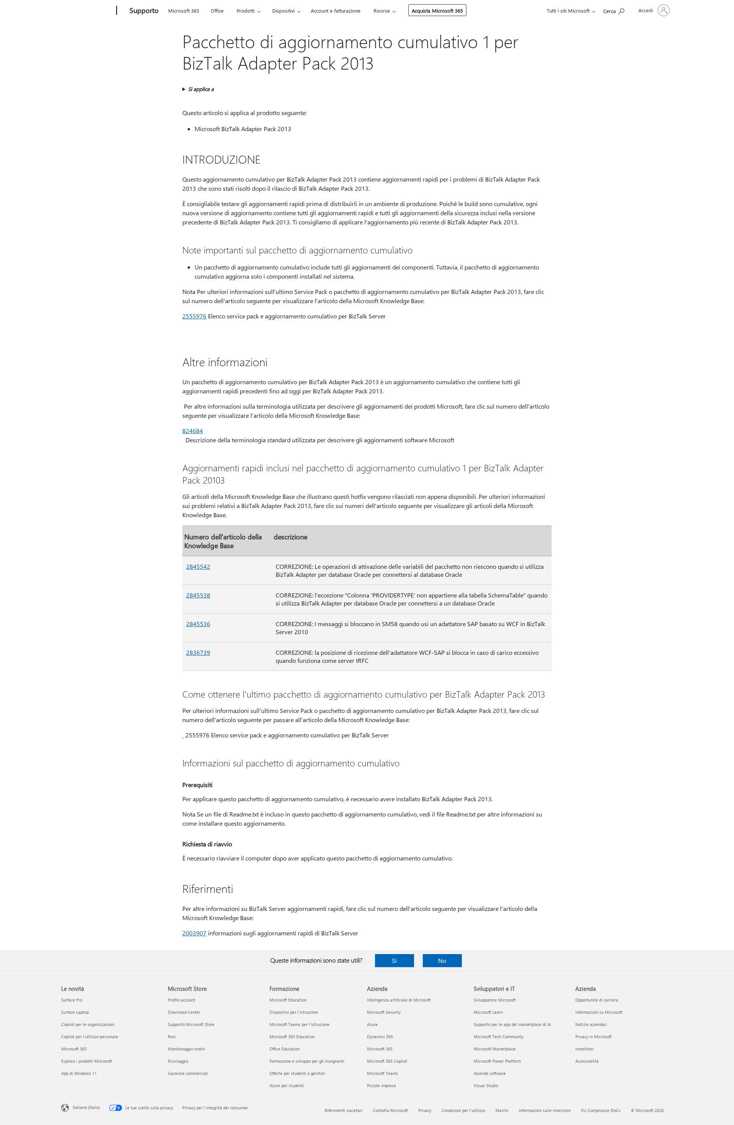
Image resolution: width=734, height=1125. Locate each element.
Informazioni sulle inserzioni (545, 1110)
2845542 (198, 566)
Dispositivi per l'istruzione (294, 1012)
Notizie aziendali (591, 1024)
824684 (192, 431)
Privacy (424, 1110)
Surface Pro (71, 1000)
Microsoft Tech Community (498, 1036)
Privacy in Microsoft (593, 1036)
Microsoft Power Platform (497, 1061)
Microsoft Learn (488, 1012)
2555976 (194, 316)
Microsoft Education (288, 1000)
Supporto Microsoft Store (191, 1024)
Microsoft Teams (382, 1073)
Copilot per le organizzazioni (87, 1024)
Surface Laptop (75, 1012)
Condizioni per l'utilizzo (463, 1110)
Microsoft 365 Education (292, 1036)
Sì (394, 960)
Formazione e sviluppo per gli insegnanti (307, 1061)
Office (217, 10)
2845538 (198, 595)
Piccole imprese (381, 1085)
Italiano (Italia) (86, 1107)
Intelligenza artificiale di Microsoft (399, 1000)
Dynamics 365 (380, 1036)
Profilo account (181, 1000)
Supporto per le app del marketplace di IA (512, 1024)
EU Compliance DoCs (600, 1110)
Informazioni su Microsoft (598, 1012)
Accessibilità (587, 1061)
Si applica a (201, 89)
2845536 (198, 624)
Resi (172, 1036)
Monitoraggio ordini (186, 1049)
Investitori (584, 1049)
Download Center (184, 1012)
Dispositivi (283, 10)
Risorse (381, 10)
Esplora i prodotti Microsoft (86, 1061)
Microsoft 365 (183, 10)
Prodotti (246, 10)
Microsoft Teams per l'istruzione (300, 1024)
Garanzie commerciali (188, 1073)
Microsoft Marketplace (495, 1049)
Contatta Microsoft (390, 1110)
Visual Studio (486, 1085)
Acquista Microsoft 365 (437, 10)
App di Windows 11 (79, 1073)
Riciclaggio (178, 1061)
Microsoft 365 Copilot (387, 1061)
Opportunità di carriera (596, 1000)
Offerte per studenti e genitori (297, 1073)
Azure (372, 1024)
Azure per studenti (287, 1085)
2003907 (194, 933)
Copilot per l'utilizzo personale (89, 1036)
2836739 (198, 652)
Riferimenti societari (343, 1110)
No (442, 960)
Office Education (285, 1049)
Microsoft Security (384, 1012)
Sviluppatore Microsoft (495, 1000)
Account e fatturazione (336, 10)
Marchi (501, 1110)
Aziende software (490, 1073)
